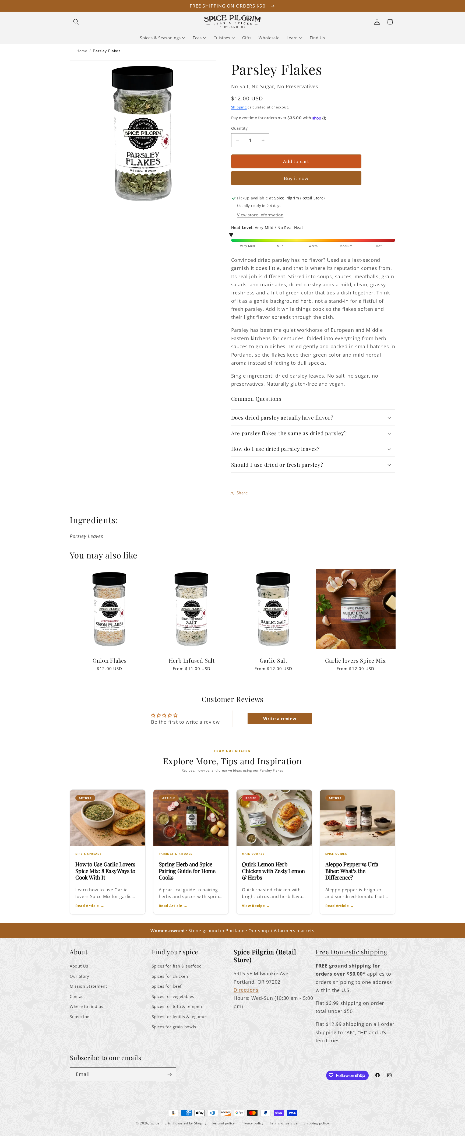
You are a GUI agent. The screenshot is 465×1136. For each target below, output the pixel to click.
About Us (79, 966)
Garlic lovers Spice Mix (355, 660)
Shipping (239, 107)
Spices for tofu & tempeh (177, 1006)
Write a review (279, 719)
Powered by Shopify (189, 1123)
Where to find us (86, 1006)
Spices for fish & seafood (177, 966)
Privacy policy (252, 1123)
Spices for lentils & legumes (179, 1016)
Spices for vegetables (173, 996)
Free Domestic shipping (352, 952)
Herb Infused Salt (191, 660)
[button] (76, 21)
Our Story (79, 976)
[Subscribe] (169, 1074)
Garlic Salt (273, 660)
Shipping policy (316, 1123)
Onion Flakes (110, 660)
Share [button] (242, 493)
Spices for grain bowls (174, 1027)
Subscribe (79, 1016)
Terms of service (283, 1123)
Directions (246, 990)
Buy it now (296, 178)
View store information (260, 215)
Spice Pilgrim (161, 1123)
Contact (77, 996)
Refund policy (223, 1123)
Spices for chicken (170, 976)
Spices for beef (167, 986)
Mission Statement (88, 986)
